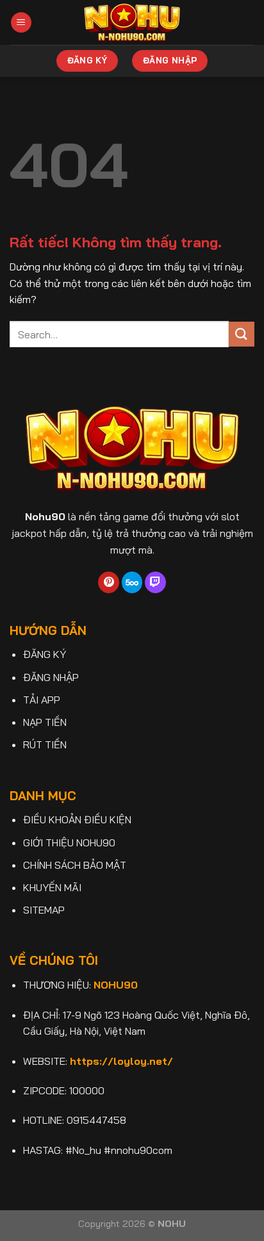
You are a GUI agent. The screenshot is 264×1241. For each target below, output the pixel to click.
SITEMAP (44, 909)
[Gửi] (241, 334)
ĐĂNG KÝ (44, 654)
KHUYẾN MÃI (52, 887)
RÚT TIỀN (45, 744)
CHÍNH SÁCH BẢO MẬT (74, 865)
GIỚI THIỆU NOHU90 (69, 842)
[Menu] (21, 22)
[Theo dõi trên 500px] (132, 582)
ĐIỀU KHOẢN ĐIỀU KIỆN (77, 819)
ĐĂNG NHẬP (51, 677)
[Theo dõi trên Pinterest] (108, 582)
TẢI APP (41, 699)
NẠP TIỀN (45, 722)
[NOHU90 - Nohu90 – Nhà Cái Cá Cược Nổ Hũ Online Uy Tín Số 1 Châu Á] (132, 22)
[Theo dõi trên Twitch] (155, 582)
